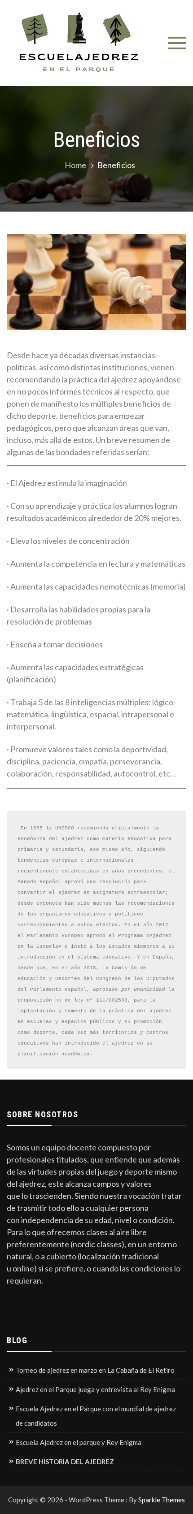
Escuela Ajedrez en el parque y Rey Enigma (78, 1442)
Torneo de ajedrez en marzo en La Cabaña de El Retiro (95, 1370)
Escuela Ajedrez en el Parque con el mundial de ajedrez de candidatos (96, 1416)
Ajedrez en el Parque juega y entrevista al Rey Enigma (95, 1389)
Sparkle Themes (161, 1500)
